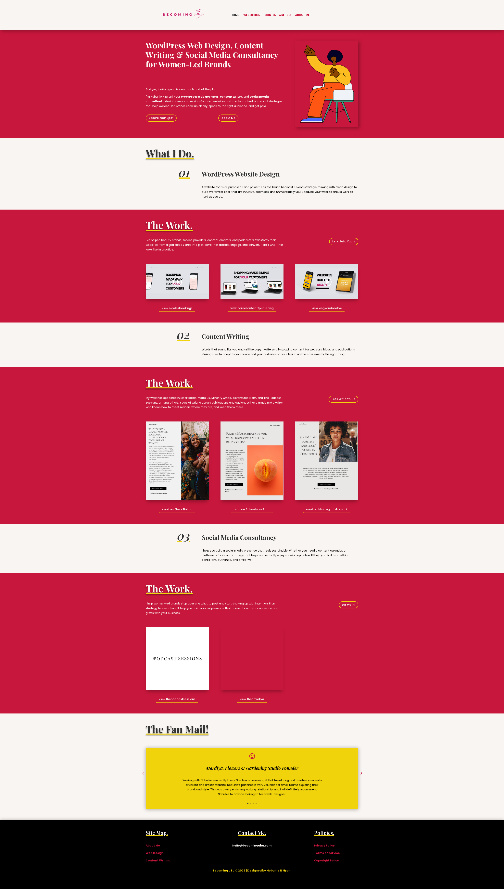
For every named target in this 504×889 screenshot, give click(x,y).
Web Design (251, 15)
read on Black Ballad (177, 509)
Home (235, 15)
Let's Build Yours (343, 241)
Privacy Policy (324, 845)
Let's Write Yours (343, 399)
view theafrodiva (252, 699)
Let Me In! (348, 605)
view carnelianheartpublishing (252, 308)
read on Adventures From (251, 509)
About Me (302, 15)
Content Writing (278, 15)
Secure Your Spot (161, 118)
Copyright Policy (326, 860)
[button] (143, 773)
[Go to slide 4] (256, 803)
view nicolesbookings (177, 308)
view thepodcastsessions (177, 699)
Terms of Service (327, 853)
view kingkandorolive (327, 308)
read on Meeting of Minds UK (326, 509)
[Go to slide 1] (247, 803)
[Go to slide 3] (253, 803)
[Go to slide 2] (250, 803)
